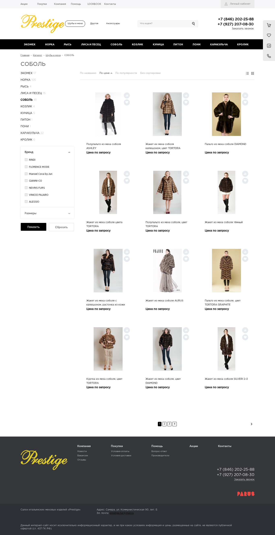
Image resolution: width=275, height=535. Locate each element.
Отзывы (81, 460)
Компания (84, 446)
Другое (94, 24)
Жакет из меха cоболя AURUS (164, 301)
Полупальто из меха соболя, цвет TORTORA (166, 224)
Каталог (37, 55)
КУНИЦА (158, 44)
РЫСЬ (67, 44)
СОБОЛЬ (116, 44)
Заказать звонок (243, 29)
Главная (25, 55)
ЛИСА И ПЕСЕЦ (91, 44)
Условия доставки (121, 456)
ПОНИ (197, 44)
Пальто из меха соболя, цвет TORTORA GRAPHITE (223, 303)
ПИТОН (178, 44)
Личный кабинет (240, 4)
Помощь (157, 446)
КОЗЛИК (137, 44)
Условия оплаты (120, 451)
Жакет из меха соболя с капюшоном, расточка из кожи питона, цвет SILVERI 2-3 (105, 303)
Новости (82, 451)
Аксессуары (113, 24)
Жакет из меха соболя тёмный (224, 222)
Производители (160, 456)
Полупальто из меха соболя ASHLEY (103, 146)
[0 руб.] (269, 25)
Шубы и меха (75, 24)
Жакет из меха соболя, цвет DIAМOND (163, 381)
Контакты (224, 446)
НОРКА (49, 44)
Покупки (117, 446)
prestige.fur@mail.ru (122, 513)
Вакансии (82, 456)
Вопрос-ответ (159, 451)
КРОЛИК (243, 44)
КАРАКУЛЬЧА (219, 44)
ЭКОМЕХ (29, 44)
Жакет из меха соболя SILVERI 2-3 (226, 379)
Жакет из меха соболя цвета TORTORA (104, 224)
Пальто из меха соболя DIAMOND (225, 144)
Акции (193, 446)
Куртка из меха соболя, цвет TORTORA (104, 381)
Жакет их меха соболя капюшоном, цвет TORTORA (163, 146)
